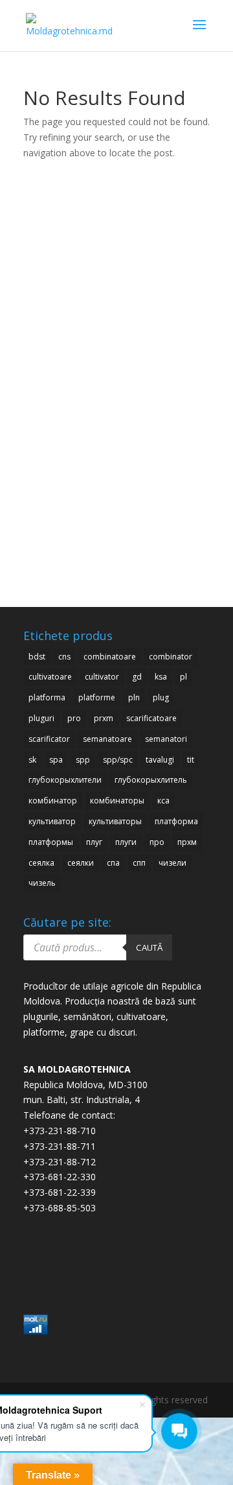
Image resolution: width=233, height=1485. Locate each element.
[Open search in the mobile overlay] (97, 947)
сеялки (80, 862)
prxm (103, 718)
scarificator (49, 738)
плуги (126, 842)
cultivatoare (50, 676)
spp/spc (118, 759)
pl (183, 676)
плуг (94, 842)
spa (56, 759)
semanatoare (107, 738)
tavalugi (160, 759)
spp (83, 759)
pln (134, 697)
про (157, 842)
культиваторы (115, 821)
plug (161, 697)
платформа (176, 821)
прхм (187, 842)
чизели (172, 862)
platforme (96, 697)
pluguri (41, 718)
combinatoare (109, 656)
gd (137, 676)
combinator (170, 656)
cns (64, 656)
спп (139, 862)
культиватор (52, 821)
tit (190, 759)
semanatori (166, 738)
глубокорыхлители (65, 779)
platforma (46, 697)
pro (74, 718)
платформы (50, 842)
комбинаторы (117, 800)
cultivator (102, 676)
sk (32, 759)
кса (163, 800)
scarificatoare (151, 718)
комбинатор (52, 800)
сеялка (41, 862)
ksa (161, 676)
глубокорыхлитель (151, 779)
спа (113, 862)
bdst (36, 656)
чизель (42, 882)
